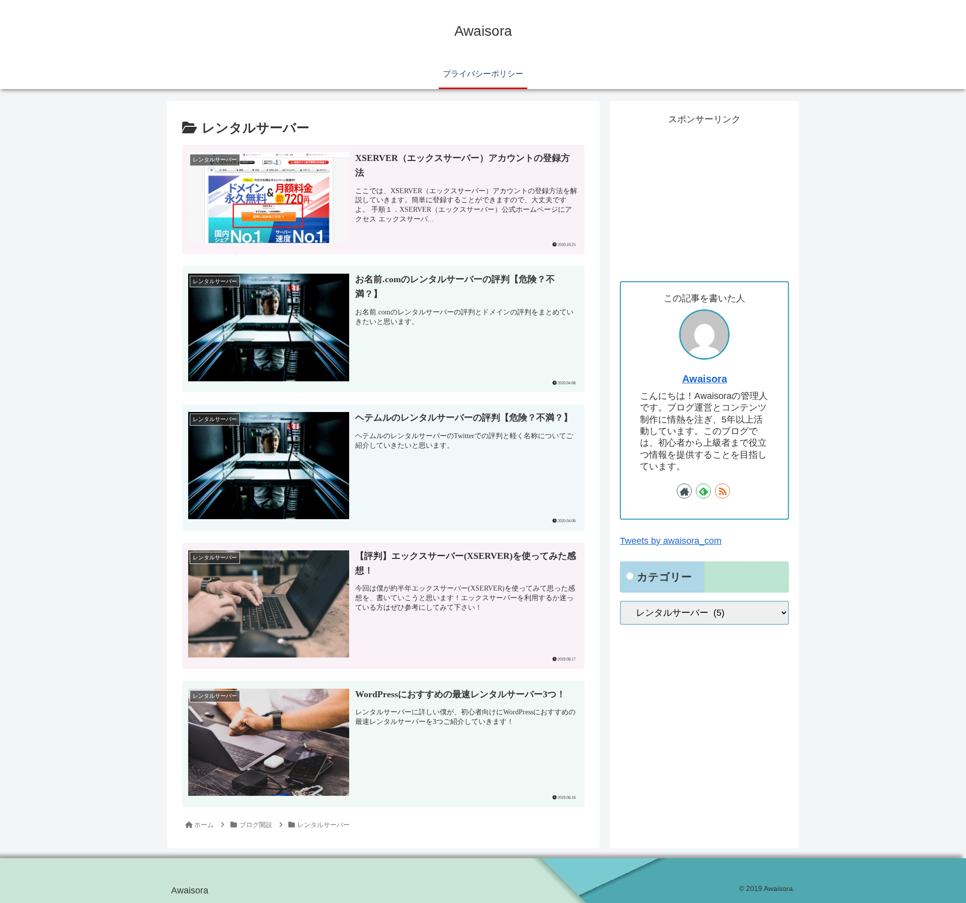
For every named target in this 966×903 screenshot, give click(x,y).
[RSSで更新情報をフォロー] (722, 491)
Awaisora (704, 378)
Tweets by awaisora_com (670, 541)
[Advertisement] (704, 198)
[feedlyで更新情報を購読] (703, 491)
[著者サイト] (684, 491)
